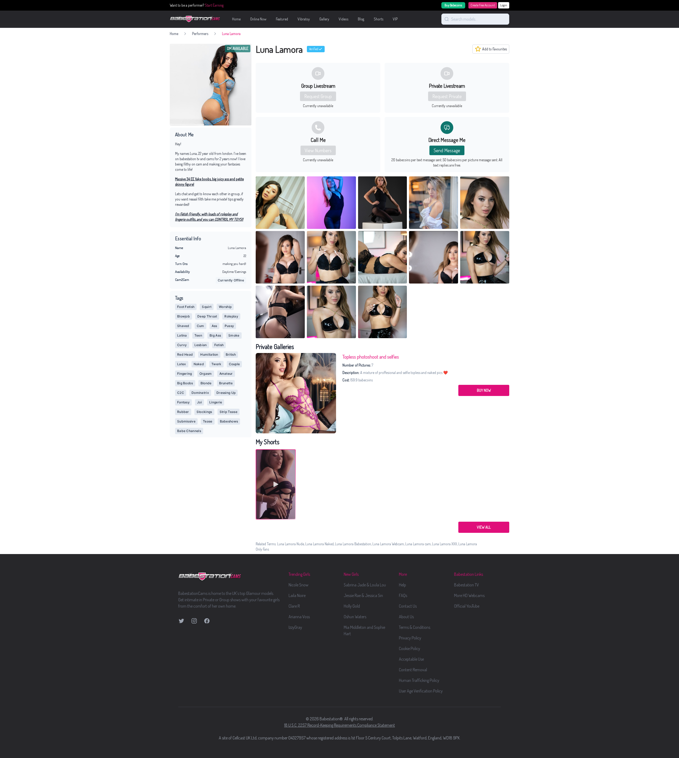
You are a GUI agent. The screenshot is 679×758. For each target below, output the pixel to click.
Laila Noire (297, 595)
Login (503, 5)
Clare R (294, 606)
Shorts (378, 19)
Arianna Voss (299, 616)
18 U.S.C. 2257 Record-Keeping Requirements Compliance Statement (339, 725)
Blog (361, 19)
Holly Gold (352, 606)
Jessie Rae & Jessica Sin (363, 595)
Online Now (258, 19)
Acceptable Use (411, 659)
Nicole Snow (298, 584)
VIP (395, 19)
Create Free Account (483, 5)
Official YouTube (466, 606)
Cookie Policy (409, 648)
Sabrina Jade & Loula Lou (365, 584)
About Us (406, 616)
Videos (343, 19)
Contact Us (408, 606)
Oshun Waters (355, 616)
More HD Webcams (469, 595)
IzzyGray (295, 627)
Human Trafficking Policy (419, 680)
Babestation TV (466, 584)
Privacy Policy (410, 638)
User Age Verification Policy (421, 691)
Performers (200, 33)
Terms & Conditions (414, 627)
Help (402, 584)
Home (236, 19)
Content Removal (413, 669)
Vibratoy (304, 19)
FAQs (403, 595)
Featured (282, 19)
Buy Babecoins (453, 5)
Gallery (324, 19)
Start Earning (214, 5)
